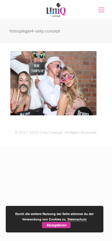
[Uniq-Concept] (56, 10)
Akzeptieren (56, 225)
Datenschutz (77, 219)
